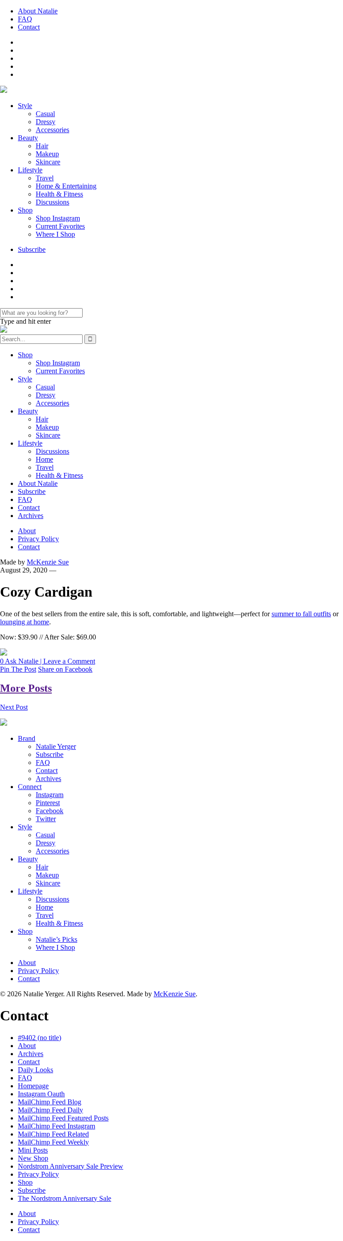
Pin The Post (18, 669)
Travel (45, 178)
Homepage (33, 1086)
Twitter (46, 819)
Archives (30, 515)
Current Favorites (60, 226)
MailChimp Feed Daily (50, 1110)
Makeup (47, 154)
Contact (29, 27)
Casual (45, 113)
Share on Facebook (65, 669)
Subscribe (32, 249)
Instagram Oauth (41, 1094)
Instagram (49, 794)
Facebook (49, 811)
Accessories (52, 130)
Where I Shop (55, 234)
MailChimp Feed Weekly (53, 1142)
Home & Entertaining (66, 186)
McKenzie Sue (48, 562)
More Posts (26, 688)
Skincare (48, 162)
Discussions (52, 202)
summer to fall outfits (301, 614)
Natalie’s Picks (56, 939)
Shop (25, 210)
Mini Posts (33, 1150)
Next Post (14, 707)
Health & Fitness (59, 194)
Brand (26, 738)
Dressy (45, 121)
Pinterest (48, 802)
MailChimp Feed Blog (49, 1102)
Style (25, 105)
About (27, 531)
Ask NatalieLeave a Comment (47, 661)
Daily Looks (35, 1070)
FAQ (25, 19)
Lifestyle (30, 170)
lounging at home (24, 622)
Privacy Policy (38, 539)
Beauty (28, 138)
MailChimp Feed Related (53, 1134)
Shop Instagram (58, 218)
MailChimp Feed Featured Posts (63, 1118)
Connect (30, 786)
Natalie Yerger (56, 746)
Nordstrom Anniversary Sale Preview (70, 1166)
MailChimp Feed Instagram (56, 1126)
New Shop (33, 1158)
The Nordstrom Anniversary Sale (64, 1198)
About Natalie (38, 11)
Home (44, 459)
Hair (42, 146)
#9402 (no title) (39, 1037)
